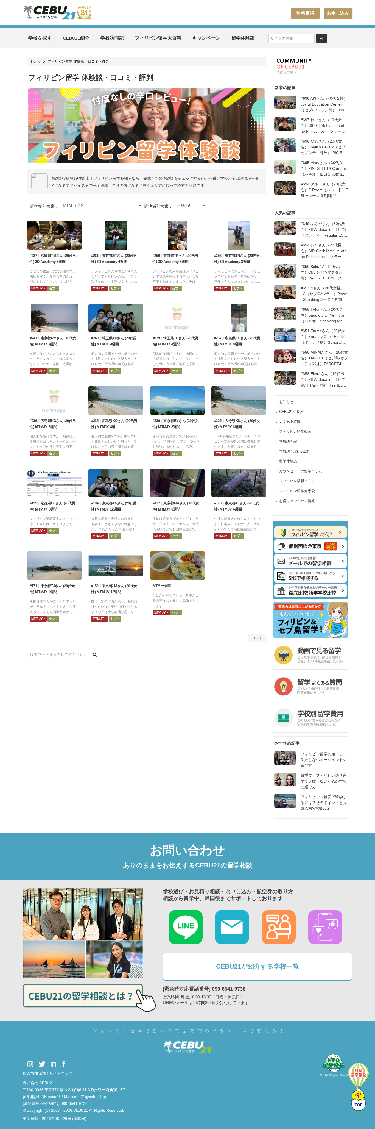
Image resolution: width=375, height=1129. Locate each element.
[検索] (94, 654)
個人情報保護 (34, 1073)
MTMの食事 (162, 586)
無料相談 (305, 13)
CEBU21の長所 (291, 412)
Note (54, 1064)
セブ (52, 288)
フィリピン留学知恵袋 (297, 491)
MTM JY (37, 288)
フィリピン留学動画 (295, 431)
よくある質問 (290, 422)
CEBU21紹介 (76, 38)
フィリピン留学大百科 (158, 38)
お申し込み (338, 13)
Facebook (63, 1064)
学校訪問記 (112, 38)
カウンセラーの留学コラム (300, 471)
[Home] (57, 12)
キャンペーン (206, 38)
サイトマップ (60, 1073)
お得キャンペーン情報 (297, 501)
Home (35, 61)
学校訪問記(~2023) (294, 451)
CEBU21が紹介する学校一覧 (257, 966)
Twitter (42, 1064)
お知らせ (286, 402)
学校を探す (40, 38)
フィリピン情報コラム (297, 481)
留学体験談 (243, 38)
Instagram (30, 1064)
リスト (257, 638)
